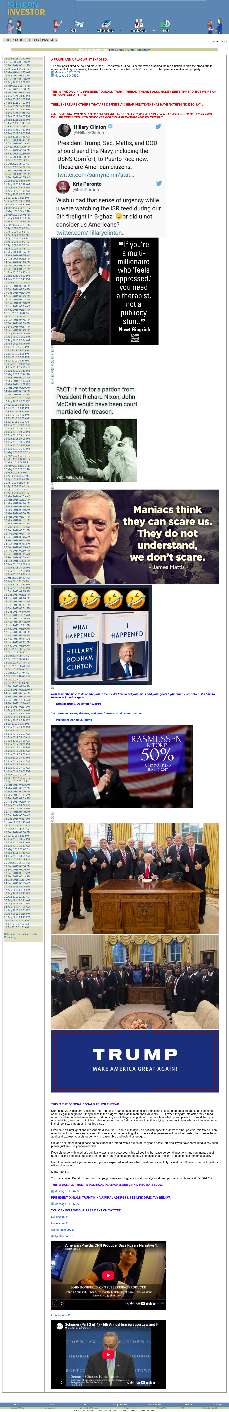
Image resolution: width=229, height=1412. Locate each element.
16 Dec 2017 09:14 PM (17, 604)
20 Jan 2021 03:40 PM (17, 95)
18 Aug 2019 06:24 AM (17, 340)
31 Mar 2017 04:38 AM (17, 784)
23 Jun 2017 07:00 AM (17, 730)
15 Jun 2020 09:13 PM (17, 201)
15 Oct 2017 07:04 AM (17, 672)
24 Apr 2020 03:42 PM (17, 238)
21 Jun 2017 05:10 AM (17, 737)
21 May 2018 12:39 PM (17, 459)
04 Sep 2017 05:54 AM (17, 706)
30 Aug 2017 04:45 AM (17, 716)
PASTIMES (49, 40)
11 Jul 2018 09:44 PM (16, 411)
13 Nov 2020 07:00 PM (17, 157)
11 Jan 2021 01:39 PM (17, 123)
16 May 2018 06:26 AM (17, 469)
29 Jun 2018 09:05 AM (17, 425)
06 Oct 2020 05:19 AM (17, 163)
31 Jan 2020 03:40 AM (17, 272)
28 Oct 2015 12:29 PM (17, 859)
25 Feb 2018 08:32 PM (17, 530)
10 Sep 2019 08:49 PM (17, 330)
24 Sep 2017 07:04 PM (17, 693)
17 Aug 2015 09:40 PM (17, 886)
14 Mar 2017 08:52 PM (17, 788)
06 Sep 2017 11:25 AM (17, 699)
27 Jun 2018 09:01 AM (17, 428)
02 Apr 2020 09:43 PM (17, 248)
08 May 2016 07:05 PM (17, 849)
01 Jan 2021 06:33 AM (17, 136)
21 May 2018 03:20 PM (17, 452)
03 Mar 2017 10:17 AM (17, 795)
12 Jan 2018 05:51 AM (17, 574)
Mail (51, 1404)
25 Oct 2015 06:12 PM (17, 862)
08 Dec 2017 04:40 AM (17, 611)
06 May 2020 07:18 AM (17, 224)
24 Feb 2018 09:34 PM (17, 540)
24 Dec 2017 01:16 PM (17, 598)
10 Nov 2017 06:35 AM (17, 635)
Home (17, 1404)
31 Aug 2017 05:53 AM (17, 713)
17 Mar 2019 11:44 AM (17, 381)
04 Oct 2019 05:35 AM (17, 316)
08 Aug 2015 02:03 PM (17, 903)
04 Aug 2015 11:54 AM (17, 906)
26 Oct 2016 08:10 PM (17, 825)
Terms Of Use (17, 1408)
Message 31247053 (67, 72)
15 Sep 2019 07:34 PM (17, 326)
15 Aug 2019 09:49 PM (17, 343)
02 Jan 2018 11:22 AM (17, 581)
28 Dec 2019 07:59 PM (17, 289)
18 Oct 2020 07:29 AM (17, 160)
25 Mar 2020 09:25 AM (17, 255)
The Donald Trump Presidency (129, 49)
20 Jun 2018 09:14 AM (17, 435)
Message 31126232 (67, 1191)
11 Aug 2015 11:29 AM (17, 896)
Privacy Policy (130, 1408)
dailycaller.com (60, 1236)
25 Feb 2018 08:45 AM (17, 537)
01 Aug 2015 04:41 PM (17, 917)
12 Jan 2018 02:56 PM (17, 571)
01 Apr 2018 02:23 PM (17, 493)
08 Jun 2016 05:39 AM (17, 845)
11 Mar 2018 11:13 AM (17, 526)
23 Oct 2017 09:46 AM (17, 655)
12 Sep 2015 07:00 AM (17, 869)
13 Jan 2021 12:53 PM (17, 119)
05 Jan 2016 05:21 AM (17, 852)
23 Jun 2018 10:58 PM (17, 431)
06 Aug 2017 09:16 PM (17, 720)
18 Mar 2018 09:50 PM (17, 513)
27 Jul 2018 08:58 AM (16, 404)
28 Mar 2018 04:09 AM (17, 496)
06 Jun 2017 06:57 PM (17, 757)
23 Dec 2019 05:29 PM (17, 296)
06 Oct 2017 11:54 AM (16, 683)
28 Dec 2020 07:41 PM (17, 140)
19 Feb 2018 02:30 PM (17, 550)
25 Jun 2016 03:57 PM (17, 839)
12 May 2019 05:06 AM (17, 374)
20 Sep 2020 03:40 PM (17, 170)
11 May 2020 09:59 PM (17, 218)
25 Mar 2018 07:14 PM (17, 503)
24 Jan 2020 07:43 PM (17, 279)
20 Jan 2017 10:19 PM (17, 808)
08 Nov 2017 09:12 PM (17, 642)
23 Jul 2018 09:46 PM (16, 408)
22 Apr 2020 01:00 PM (17, 241)
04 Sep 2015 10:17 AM (17, 879)
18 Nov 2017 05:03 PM (17, 632)
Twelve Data (117, 1410)
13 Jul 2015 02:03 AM (16, 923)
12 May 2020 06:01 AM (17, 214)
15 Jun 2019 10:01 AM (17, 364)
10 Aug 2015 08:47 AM (17, 900)
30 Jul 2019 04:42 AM (16, 350)
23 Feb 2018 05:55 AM (17, 547)
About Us (161, 1408)
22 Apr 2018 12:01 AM (16, 479)
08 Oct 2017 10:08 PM (17, 676)
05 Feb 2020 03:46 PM (17, 265)
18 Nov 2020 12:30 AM (17, 153)
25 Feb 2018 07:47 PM (17, 533)
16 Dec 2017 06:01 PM (17, 608)
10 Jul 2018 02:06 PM (16, 414)
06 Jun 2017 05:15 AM (17, 761)
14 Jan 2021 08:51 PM (17, 109)
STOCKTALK (13, 40)
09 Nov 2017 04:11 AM (17, 638)
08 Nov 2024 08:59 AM (17, 62)
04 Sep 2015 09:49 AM (17, 883)
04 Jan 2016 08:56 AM (17, 856)
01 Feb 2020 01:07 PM (17, 269)
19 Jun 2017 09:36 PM (17, 744)
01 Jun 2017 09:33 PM (17, 771)
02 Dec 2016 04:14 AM (17, 818)
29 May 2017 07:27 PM (17, 774)
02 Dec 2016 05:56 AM (17, 815)
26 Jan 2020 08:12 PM (17, 275)
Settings (217, 1404)
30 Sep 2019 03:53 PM (17, 323)
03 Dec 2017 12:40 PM (17, 618)
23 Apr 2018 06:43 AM (16, 476)
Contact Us (50, 1408)
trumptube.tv (59, 1315)
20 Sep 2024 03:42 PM (17, 65)
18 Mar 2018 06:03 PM (17, 516)
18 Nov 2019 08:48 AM (17, 302)
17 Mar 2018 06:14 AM (17, 523)
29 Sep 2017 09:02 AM (17, 689)
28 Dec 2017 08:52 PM (17, 594)
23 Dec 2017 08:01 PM (17, 601)
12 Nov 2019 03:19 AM (17, 306)
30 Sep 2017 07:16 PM (17, 686)
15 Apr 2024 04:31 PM (17, 68)
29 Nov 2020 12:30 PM (17, 146)
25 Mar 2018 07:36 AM (17, 506)
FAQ (183, 1408)
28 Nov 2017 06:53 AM (17, 621)
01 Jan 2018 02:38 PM (17, 588)
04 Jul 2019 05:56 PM (16, 360)
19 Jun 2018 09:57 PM (17, 442)
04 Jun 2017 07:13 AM (17, 767)
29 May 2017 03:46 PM (17, 778)
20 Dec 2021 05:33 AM (17, 79)
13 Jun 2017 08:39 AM (17, 750)
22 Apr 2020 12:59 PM (17, 245)
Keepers (189, 1404)
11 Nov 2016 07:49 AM (17, 822)
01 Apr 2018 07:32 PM (17, 489)
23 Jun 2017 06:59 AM (17, 733)
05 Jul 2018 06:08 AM (16, 418)
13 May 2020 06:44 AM (17, 211)
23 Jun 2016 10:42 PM (17, 842)
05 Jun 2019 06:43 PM (17, 370)
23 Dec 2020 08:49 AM (17, 143)
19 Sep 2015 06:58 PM (17, 866)
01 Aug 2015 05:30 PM (17, 913)
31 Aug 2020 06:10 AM (17, 184)
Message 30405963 (67, 75)
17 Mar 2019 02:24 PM (17, 377)
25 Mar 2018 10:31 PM (17, 499)
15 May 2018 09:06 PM (17, 472)
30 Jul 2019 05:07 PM (16, 347)
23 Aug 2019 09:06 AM (17, 333)
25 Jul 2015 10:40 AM (16, 920)
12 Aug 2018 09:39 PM (17, 401)
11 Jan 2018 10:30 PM (17, 577)
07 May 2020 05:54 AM (17, 221)
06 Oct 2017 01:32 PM (17, 679)
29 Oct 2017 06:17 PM (17, 649)
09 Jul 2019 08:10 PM (16, 357)
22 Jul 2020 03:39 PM (16, 197)
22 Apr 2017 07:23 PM (17, 781)
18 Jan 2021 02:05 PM (17, 99)
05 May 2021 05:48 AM (17, 85)
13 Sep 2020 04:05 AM (17, 177)
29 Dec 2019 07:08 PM (17, 286)
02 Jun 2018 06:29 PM (17, 448)
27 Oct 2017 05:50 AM (17, 652)
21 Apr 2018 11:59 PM (16, 482)
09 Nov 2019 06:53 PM (17, 309)
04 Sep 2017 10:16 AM (17, 703)
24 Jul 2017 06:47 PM (16, 723)
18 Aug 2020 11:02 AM (17, 190)
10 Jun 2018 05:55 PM (17, 445)
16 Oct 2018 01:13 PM (17, 397)
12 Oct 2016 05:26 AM (17, 828)
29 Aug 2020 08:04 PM (17, 187)
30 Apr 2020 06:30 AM (16, 235)
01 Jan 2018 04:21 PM (17, 584)
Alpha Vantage (129, 1410)
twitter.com (58, 1216)
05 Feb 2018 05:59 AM (17, 557)
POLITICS (32, 40)
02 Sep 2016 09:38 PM (17, 832)
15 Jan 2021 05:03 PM (17, 106)
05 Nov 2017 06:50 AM (17, 645)
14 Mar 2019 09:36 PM (17, 391)
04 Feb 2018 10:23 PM (17, 560)
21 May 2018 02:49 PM (17, 455)
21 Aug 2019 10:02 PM (17, 336)
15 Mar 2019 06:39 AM (17, 387)
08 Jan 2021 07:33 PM (17, 129)
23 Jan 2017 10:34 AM (17, 805)
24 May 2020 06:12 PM (17, 207)
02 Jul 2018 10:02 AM (16, 421)
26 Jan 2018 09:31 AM (17, 564)
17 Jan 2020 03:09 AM (17, 282)
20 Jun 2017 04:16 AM (17, 740)
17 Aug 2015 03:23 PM (17, 893)
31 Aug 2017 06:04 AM (17, 710)
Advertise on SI (210, 1408)
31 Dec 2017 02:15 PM (17, 591)
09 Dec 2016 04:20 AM (17, 811)
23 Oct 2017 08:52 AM (17, 659)
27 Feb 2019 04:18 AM (17, 394)
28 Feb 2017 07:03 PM (17, 798)
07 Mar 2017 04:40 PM (17, 791)
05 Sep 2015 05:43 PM (17, 876)
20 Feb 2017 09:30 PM (17, 801)
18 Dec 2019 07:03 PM (17, 299)
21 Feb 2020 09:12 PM (17, 258)
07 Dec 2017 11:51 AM (17, 615)
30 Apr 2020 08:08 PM (17, 228)
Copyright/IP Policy (89, 1408)
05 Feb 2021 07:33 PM (17, 92)
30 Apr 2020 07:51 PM (17, 231)
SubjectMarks (120, 1404)
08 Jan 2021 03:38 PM (17, 133)
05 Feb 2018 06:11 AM (17, 554)
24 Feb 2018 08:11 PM (17, 543)
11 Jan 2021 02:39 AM (17, 126)
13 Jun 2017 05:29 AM (17, 754)
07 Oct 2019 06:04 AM (17, 313)
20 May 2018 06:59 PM (17, 462)
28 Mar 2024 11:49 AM (17, 72)
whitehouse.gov (61, 1229)
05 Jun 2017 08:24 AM (17, 764)
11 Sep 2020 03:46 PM (17, 180)
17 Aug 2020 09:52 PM (17, 194)
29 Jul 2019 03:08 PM (16, 353)
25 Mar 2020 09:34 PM (17, 252)
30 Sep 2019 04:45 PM (17, 319)
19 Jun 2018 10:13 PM (17, 438)
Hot (86, 1404)
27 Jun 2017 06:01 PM (17, 727)
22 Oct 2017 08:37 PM (17, 662)
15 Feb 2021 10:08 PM (17, 89)
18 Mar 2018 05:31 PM (17, 520)
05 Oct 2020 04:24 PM (17, 167)
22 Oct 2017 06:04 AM (17, 669)
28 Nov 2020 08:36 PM (17, 150)
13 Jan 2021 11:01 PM (17, 112)
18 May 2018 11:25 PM (17, 465)
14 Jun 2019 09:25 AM (17, 367)
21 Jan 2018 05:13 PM (17, 567)
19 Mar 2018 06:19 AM (17, 509)
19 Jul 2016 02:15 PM (16, 835)
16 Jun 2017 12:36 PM (17, 747)
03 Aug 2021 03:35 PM (17, 82)
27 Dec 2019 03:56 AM (17, 292)
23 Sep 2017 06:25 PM (17, 696)
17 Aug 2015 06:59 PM (17, 890)
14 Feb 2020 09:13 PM (17, 262)
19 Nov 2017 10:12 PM (17, 625)
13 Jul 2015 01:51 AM (16, 927)
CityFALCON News (147, 1410)
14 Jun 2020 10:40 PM (17, 204)
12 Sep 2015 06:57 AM (17, 873)
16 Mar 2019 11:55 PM (17, 384)
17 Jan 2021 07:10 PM (17, 102)
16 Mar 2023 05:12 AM (17, 75)
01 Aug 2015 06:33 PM (17, 910)
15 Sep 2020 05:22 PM (17, 174)
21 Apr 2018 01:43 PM (17, 486)
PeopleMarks (154, 1404)
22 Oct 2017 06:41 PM (17, 666)
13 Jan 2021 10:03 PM (17, 116)
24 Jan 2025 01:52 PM (17, 58)
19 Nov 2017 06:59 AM (17, 628)
